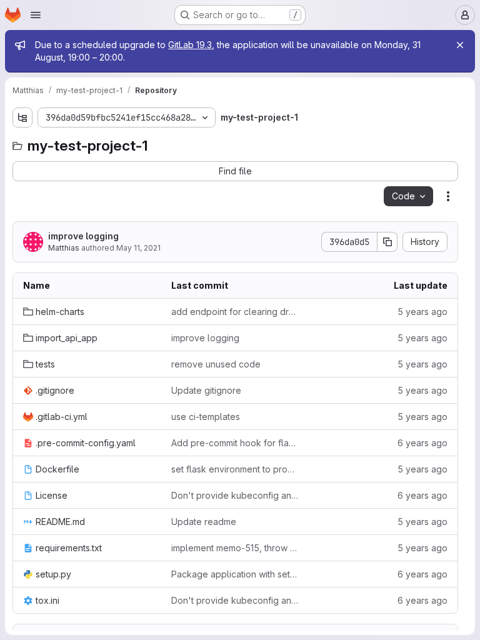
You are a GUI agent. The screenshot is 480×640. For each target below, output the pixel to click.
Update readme (203, 521)
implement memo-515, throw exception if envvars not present (235, 547)
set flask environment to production (235, 469)
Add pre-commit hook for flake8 (235, 443)
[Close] (460, 45)
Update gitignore (206, 390)
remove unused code (216, 364)
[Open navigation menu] (36, 15)
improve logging (83, 236)
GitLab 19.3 (190, 44)
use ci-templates (205, 416)
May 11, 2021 (138, 247)
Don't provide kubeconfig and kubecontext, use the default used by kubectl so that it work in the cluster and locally (235, 495)
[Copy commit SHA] (388, 242)
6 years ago (423, 443)
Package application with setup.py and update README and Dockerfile (235, 574)
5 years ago (423, 311)
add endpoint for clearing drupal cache (235, 311)
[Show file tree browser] (22, 118)
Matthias (63, 247)
